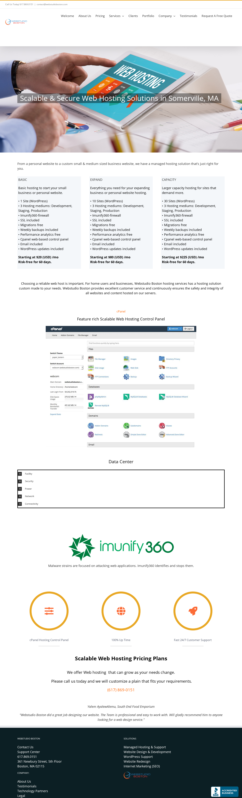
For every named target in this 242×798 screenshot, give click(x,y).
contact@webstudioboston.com (52, 4)
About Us (24, 781)
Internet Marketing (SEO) (142, 766)
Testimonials (26, 786)
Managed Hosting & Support (145, 747)
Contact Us (25, 747)
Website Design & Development (147, 752)
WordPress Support (138, 756)
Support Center (28, 752)
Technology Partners (32, 791)
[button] (121, 474)
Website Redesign (137, 761)
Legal (21, 796)
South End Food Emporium (136, 706)
